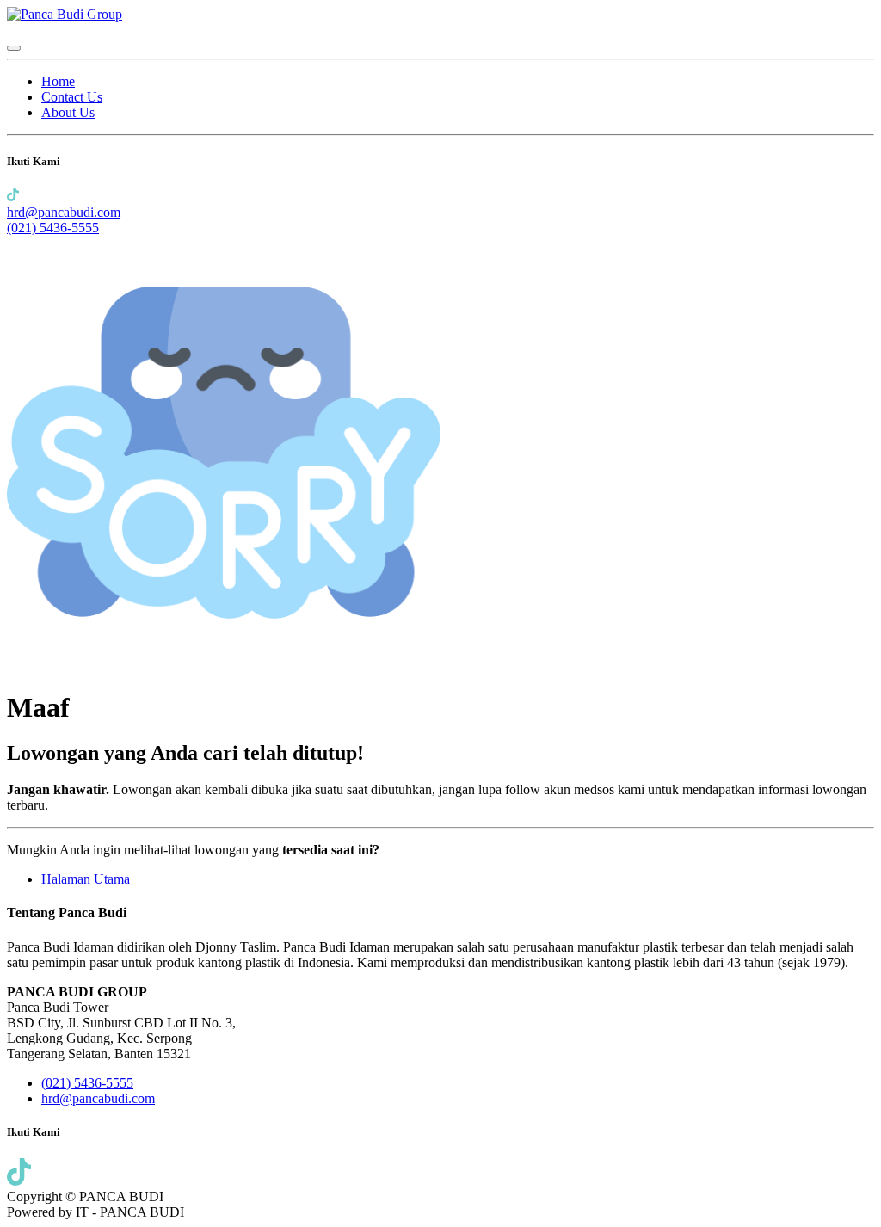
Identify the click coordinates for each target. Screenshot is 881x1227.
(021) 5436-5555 (53, 227)
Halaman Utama (85, 879)
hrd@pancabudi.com (63, 212)
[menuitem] (58, 81)
